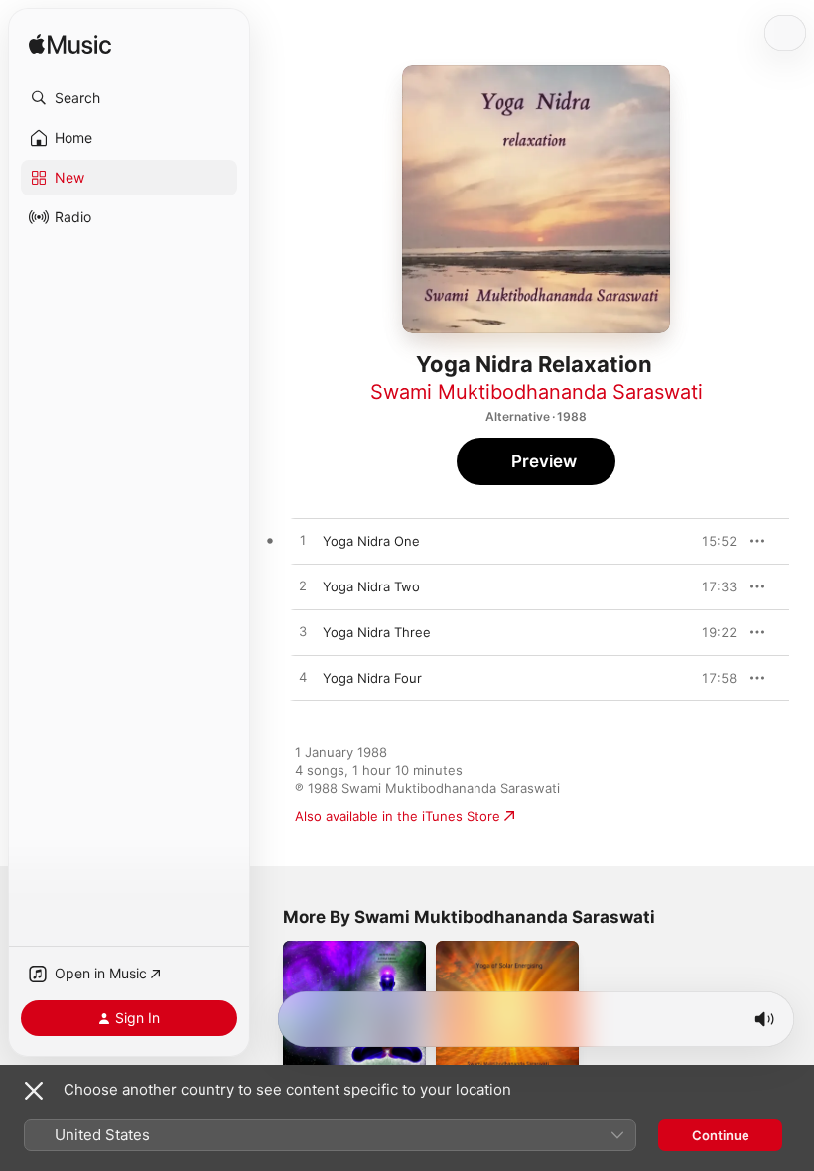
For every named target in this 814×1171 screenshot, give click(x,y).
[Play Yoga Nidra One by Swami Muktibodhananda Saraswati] (303, 541)
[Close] (34, 1091)
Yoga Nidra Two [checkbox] (371, 586)
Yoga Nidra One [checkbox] (371, 541)
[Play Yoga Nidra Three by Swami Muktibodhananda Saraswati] (303, 632)
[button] (129, 98)
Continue (720, 1135)
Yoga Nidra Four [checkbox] (372, 678)
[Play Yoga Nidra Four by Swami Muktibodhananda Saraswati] (303, 678)
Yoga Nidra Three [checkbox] (377, 632)
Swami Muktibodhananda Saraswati (536, 392)
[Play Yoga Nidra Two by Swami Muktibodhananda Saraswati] (303, 586)
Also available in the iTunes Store (397, 816)
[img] (70, 45)
